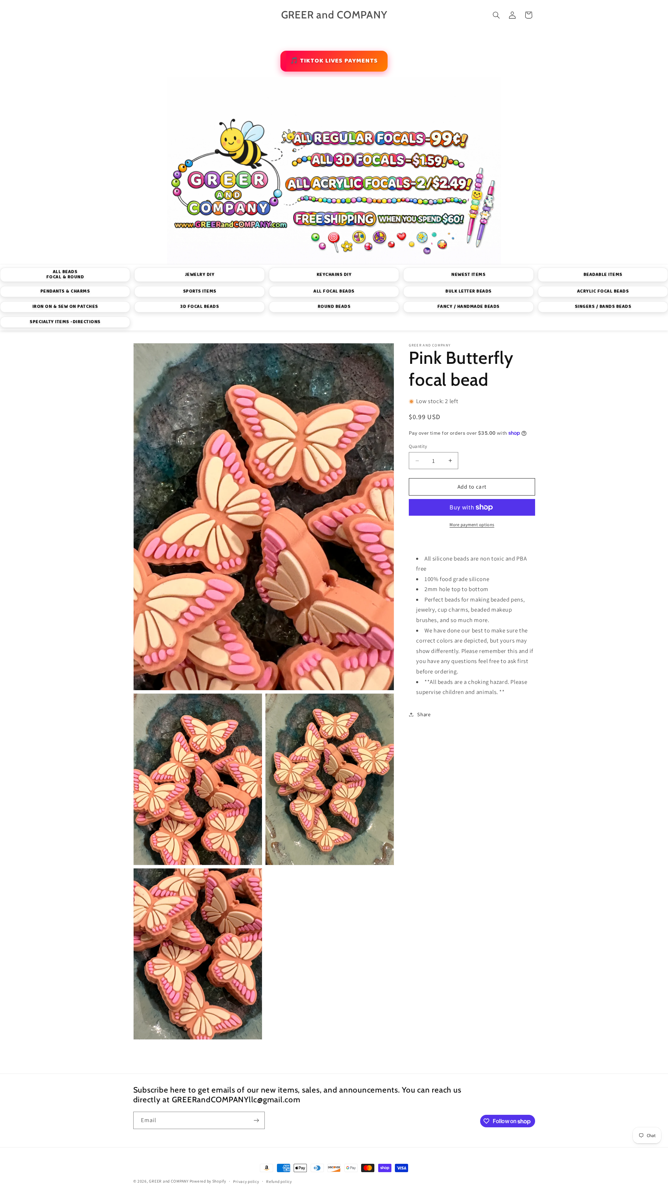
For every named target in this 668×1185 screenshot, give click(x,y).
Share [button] (423, 714)
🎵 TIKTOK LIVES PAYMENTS (334, 61)
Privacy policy (246, 1181)
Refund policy (279, 1181)
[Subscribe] (256, 1120)
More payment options (472, 525)
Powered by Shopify (208, 1181)
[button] (496, 15)
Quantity (418, 446)
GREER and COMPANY (169, 1181)
